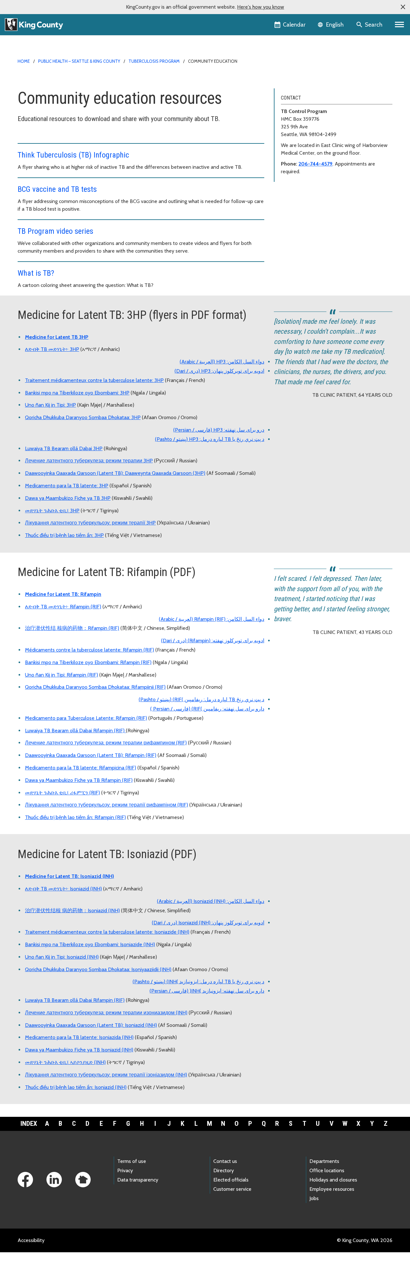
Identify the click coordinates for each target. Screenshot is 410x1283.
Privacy (125, 1170)
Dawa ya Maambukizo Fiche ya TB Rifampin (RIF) (79, 780)
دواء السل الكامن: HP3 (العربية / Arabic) (222, 362)
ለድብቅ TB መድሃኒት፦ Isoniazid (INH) (63, 889)
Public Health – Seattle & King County (79, 61)
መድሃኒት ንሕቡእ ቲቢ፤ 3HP (52, 511)
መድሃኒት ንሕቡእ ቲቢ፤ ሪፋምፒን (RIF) (62, 793)
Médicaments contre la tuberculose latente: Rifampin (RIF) (89, 650)
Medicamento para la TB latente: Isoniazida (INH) (79, 1037)
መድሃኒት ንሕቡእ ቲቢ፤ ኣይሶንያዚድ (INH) (65, 1062)
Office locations (326, 1170)
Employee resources (331, 1189)
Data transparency (137, 1180)
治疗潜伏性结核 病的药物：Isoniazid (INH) (72, 910)
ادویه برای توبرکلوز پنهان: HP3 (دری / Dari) (219, 371)
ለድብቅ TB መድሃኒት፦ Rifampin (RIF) (63, 607)
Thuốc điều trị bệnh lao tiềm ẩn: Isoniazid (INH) (76, 1087)
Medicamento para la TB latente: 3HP (66, 486)
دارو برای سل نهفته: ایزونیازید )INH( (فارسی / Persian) (207, 991)
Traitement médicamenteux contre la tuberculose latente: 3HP (94, 380)
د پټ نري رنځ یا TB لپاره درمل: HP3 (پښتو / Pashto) (209, 439)
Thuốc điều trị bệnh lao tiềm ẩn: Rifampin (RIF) (75, 817)
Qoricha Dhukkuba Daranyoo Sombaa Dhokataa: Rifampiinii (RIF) (95, 687)
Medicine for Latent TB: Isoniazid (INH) (69, 876)
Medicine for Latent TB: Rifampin (63, 594)
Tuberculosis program (154, 61)
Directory (223, 1170)
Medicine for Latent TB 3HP (56, 337)
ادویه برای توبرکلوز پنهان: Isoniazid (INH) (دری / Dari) (208, 923)
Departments (324, 1161)
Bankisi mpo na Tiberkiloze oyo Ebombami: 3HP (77, 393)
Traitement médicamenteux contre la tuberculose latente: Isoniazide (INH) (107, 932)
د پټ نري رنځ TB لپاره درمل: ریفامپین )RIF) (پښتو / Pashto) (201, 699)
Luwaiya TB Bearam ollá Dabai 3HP (63, 448)
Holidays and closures (333, 1180)
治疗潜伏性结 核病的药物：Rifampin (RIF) (72, 628)
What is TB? (36, 273)
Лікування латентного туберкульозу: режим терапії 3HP (90, 523)
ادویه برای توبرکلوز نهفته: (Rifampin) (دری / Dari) (212, 640)
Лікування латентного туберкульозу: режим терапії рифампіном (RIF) (106, 805)
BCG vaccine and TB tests (57, 189)
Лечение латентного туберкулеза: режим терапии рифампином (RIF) (106, 743)
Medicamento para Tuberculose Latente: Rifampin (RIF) (86, 718)
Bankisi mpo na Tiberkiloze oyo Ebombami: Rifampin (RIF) (88, 662)
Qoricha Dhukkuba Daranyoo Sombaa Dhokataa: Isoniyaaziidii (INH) (98, 969)
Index (28, 1123)
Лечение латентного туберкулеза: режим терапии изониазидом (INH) (106, 1013)
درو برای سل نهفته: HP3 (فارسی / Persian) (218, 430)
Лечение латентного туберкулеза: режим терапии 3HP (89, 461)
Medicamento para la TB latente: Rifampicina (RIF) (80, 768)
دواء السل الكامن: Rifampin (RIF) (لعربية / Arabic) (211, 619)
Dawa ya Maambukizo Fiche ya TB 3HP (68, 498)
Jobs (314, 1198)
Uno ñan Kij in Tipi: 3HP (50, 405)
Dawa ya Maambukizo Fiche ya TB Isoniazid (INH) (79, 1050)
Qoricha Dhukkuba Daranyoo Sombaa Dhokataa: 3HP (83, 417)
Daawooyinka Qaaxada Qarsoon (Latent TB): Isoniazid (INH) (91, 1025)
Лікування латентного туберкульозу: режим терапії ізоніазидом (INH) (106, 1075)
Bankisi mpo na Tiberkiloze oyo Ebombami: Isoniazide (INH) (90, 944)
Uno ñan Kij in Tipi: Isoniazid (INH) (62, 957)
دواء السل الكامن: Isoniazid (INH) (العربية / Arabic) (210, 901)
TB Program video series (55, 231)
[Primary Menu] (399, 24)
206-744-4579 (315, 164)
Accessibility (31, 1240)
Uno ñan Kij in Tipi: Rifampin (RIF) (61, 675)
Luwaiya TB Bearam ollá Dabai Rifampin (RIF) (75, 730)
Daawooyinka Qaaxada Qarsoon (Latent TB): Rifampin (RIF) (90, 755)
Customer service (232, 1189)
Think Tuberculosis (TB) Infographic (73, 154)
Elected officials (231, 1180)
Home (24, 61)
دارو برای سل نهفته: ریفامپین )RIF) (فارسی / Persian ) (207, 709)
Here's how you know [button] (260, 7)
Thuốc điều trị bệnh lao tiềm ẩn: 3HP (64, 535)
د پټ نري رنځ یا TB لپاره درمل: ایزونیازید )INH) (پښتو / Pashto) (198, 981)
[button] (403, 7)
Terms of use (131, 1161)
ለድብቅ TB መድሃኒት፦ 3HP (52, 349)
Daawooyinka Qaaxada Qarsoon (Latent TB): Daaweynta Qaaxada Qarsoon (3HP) (115, 473)
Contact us (225, 1161)
